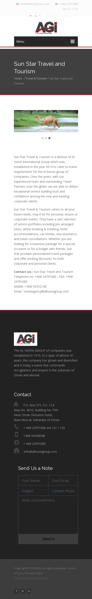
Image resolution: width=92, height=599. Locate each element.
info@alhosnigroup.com (34, 4)
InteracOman (39, 578)
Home (18, 78)
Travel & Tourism (36, 78)
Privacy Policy (34, 573)
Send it (48, 539)
